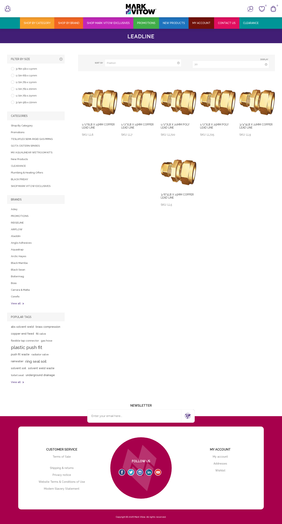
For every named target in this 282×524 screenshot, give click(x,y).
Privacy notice (62, 474)
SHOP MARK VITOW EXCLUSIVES (30, 186)
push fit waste (20, 354)
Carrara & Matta (20, 289)
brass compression (48, 326)
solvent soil (18, 368)
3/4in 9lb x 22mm (26, 102)
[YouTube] (158, 472)
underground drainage (40, 375)
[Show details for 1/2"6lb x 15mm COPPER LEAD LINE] (99, 102)
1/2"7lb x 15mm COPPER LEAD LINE (137, 126)
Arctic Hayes (18, 256)
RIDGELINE (17, 222)
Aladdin (16, 236)
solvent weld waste (41, 368)
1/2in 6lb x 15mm (26, 75)
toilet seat (17, 375)
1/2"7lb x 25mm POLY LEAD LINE (214, 126)
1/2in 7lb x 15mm (26, 82)
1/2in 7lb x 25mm (26, 95)
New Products (19, 159)
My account (220, 456)
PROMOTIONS (19, 216)
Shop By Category (22, 125)
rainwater (17, 361)
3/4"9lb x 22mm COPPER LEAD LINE (256, 126)
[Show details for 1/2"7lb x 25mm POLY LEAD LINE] (218, 102)
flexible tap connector (25, 340)
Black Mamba (19, 263)
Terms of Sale (62, 456)
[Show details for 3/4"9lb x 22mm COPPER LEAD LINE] (257, 102)
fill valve (41, 333)
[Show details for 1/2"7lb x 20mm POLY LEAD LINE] (178, 102)
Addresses (220, 463)
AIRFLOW (16, 229)
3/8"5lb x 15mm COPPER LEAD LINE (177, 196)
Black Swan (18, 269)
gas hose (46, 340)
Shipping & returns (62, 468)
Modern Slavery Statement (61, 488)
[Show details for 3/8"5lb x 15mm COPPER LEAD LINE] (178, 172)
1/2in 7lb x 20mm (26, 88)
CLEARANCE (18, 165)
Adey (14, 209)
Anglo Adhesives (21, 242)
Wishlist (220, 470)
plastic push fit (26, 347)
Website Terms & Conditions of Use (62, 481)
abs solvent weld (22, 326)
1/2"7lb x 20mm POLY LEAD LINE (175, 126)
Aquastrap (17, 249)
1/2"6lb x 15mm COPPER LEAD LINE (98, 126)
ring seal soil (35, 361)
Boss (13, 283)
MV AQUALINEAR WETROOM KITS (31, 152)
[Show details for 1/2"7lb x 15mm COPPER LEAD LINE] (139, 102)
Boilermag (17, 276)
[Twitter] (131, 472)
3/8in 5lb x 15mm (26, 68)
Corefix (15, 296)
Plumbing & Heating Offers (27, 172)
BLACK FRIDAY (19, 179)
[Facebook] (122, 472)
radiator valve (40, 354)
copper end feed (22, 333)
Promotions (17, 132)
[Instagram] (140, 472)
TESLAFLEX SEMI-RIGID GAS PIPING (32, 139)
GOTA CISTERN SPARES (25, 145)
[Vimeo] (149, 472)
